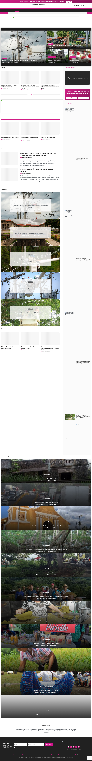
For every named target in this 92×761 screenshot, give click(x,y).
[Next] (31, 94)
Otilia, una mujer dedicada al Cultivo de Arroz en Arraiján (46, 667)
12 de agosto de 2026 (26, 89)
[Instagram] (74, 747)
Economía (41, 10)
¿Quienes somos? (46, 725)
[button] (66, 438)
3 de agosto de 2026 (46, 139)
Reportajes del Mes (58, 10)
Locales (46, 10)
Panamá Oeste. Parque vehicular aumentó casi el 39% (46, 502)
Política (51, 10)
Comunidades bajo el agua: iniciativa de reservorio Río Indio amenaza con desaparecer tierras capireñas (46, 596)
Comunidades (22, 10)
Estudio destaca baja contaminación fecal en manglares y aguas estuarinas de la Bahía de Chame (46, 549)
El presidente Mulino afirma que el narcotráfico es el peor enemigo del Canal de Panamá (30, 87)
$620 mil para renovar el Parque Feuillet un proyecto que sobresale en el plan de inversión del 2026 (64, 45)
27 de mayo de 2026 (46, 351)
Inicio (17, 10)
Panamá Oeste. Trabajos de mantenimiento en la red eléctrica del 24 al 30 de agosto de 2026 (27, 12)
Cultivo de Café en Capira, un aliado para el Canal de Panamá (46, 643)
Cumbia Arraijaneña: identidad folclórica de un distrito (46, 690)
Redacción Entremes (6, 62)
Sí (71, 97)
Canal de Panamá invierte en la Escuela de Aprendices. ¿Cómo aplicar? (30, 233)
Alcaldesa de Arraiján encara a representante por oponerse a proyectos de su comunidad (50, 348)
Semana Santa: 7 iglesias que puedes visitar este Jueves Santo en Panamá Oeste (46, 525)
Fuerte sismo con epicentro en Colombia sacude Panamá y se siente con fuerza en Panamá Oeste (29, 138)
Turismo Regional (72, 10)
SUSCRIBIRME (48, 744)
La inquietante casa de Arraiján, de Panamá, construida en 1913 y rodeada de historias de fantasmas (46, 478)
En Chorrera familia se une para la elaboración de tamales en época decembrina (46, 620)
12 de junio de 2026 (25, 349)
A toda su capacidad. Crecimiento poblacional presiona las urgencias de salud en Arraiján (50, 87)
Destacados (34, 10)
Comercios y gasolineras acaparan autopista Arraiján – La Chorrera (46, 714)
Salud (65, 10)
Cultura (28, 10)
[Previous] (29, 94)
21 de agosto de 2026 (14, 62)
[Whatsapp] (76, 747)
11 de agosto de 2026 (46, 89)
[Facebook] (68, 747)
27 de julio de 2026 (5, 349)
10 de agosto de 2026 (26, 140)
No (70, 1)
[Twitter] (71, 747)
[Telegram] (79, 747)
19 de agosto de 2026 (74, 62)
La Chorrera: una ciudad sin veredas (46, 573)
